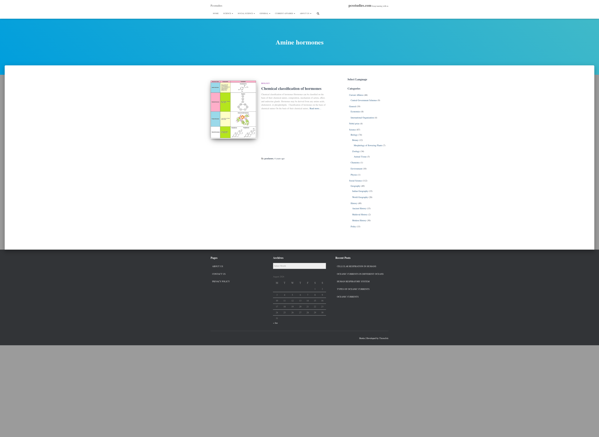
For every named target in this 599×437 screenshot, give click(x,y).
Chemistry (355, 162)
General (264, 13)
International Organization (362, 117)
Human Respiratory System (353, 281)
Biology (265, 83)
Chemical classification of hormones (291, 88)
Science (227, 13)
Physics (354, 174)
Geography (355, 185)
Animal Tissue (360, 156)
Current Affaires (284, 13)
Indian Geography (360, 191)
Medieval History (360, 214)
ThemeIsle (383, 338)
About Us (305, 13)
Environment (356, 168)
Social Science (245, 13)
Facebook (213, 337)
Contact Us (219, 273)
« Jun (275, 322)
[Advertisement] (294, 134)
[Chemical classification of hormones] (234, 109)
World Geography (360, 197)
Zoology (356, 151)
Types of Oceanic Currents (353, 289)
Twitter (218, 337)
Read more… (315, 108)
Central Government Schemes (364, 100)
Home (216, 13)
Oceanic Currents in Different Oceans (360, 273)
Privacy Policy (221, 281)
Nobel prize (354, 123)
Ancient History (359, 208)
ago (280, 158)
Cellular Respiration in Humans (356, 266)
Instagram (224, 337)
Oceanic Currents (348, 296)
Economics (355, 111)
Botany (355, 140)
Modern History (359, 220)
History (354, 203)
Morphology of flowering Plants (368, 145)
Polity (353, 226)
